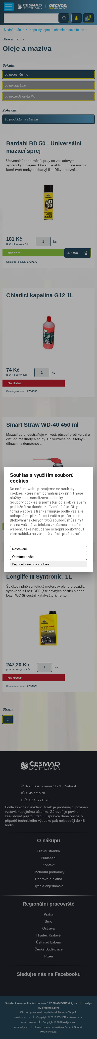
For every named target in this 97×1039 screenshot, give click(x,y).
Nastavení (19, 549)
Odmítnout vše (23, 557)
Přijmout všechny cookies (30, 564)
